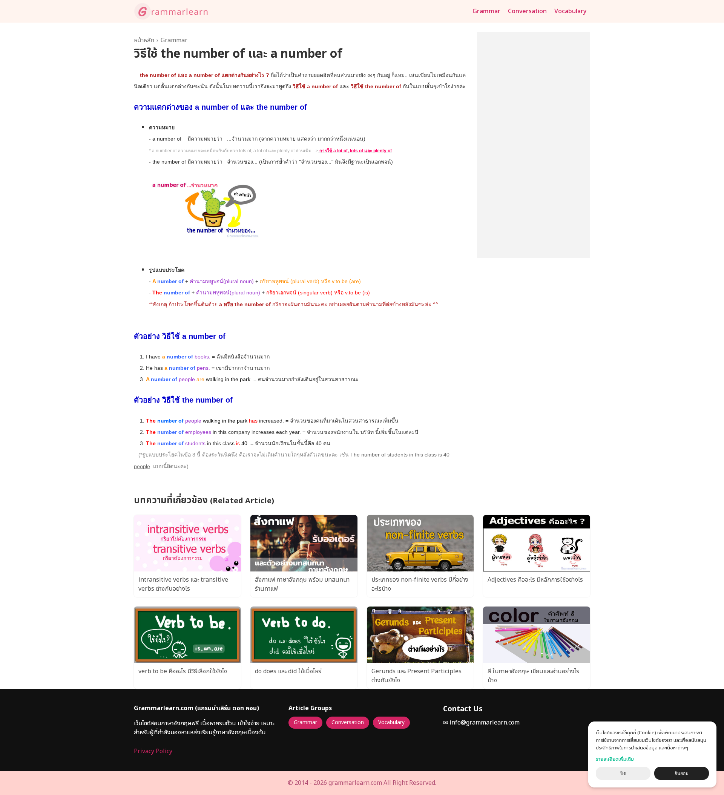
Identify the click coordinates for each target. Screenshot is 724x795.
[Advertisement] (533, 145)
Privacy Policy (153, 751)
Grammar (486, 11)
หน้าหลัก (144, 40)
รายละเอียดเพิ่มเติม (615, 759)
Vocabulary (570, 11)
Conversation (527, 11)
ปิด (623, 773)
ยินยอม (682, 773)
